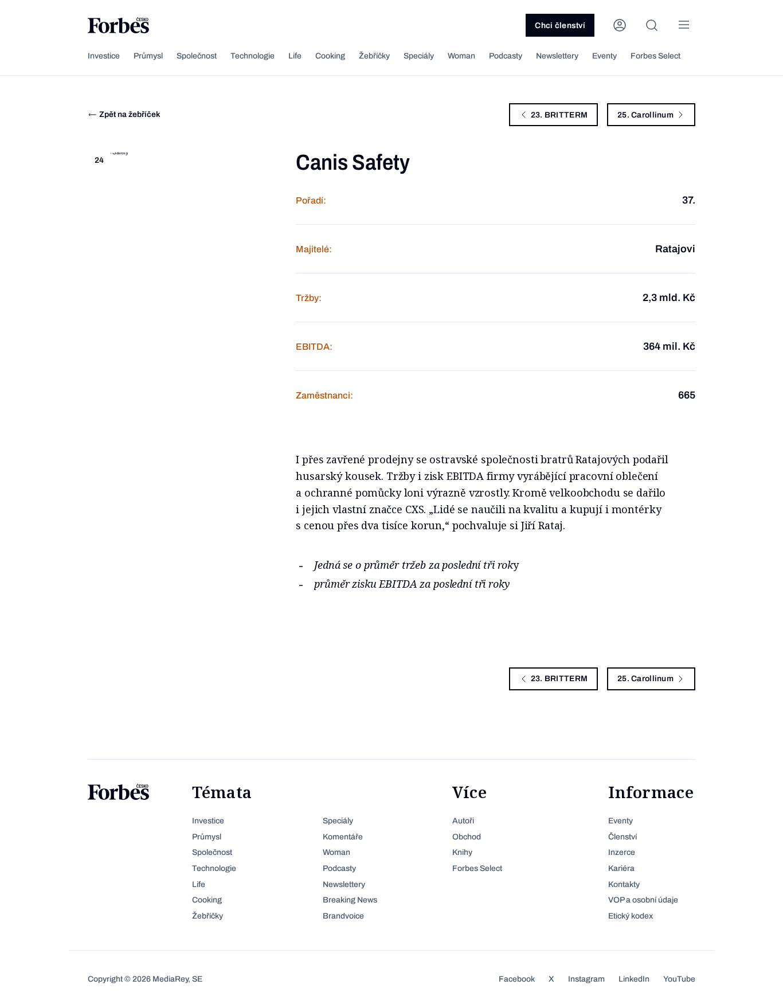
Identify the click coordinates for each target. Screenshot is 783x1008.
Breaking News (350, 900)
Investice (104, 56)
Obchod (466, 837)
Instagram (586, 979)
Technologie (252, 56)
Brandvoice (343, 916)
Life (295, 56)
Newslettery (557, 56)
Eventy (604, 56)
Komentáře (343, 837)
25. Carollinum (645, 115)
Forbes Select (655, 56)
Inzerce (621, 852)
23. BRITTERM (559, 115)
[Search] (651, 25)
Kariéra (621, 868)
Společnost (197, 56)
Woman (461, 56)
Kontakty (624, 884)
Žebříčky (374, 56)
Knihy (462, 852)
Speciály (419, 56)
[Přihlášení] (619, 25)
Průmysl (148, 56)
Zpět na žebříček (129, 114)
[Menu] (683, 25)
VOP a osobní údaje (643, 900)
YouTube (679, 979)
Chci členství (560, 25)
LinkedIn (633, 979)
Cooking (330, 56)
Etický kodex (630, 916)
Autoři (463, 820)
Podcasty (505, 56)
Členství (622, 837)
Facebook (517, 979)
